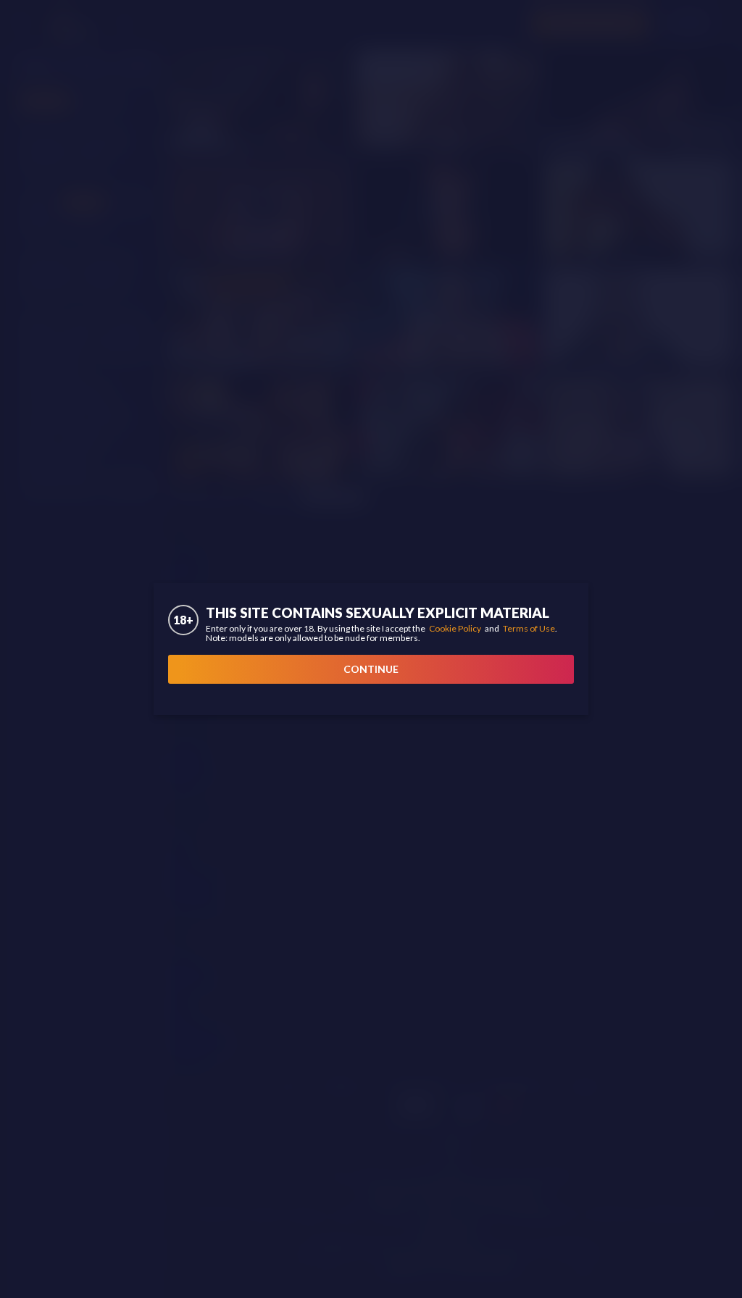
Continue (371, 669)
